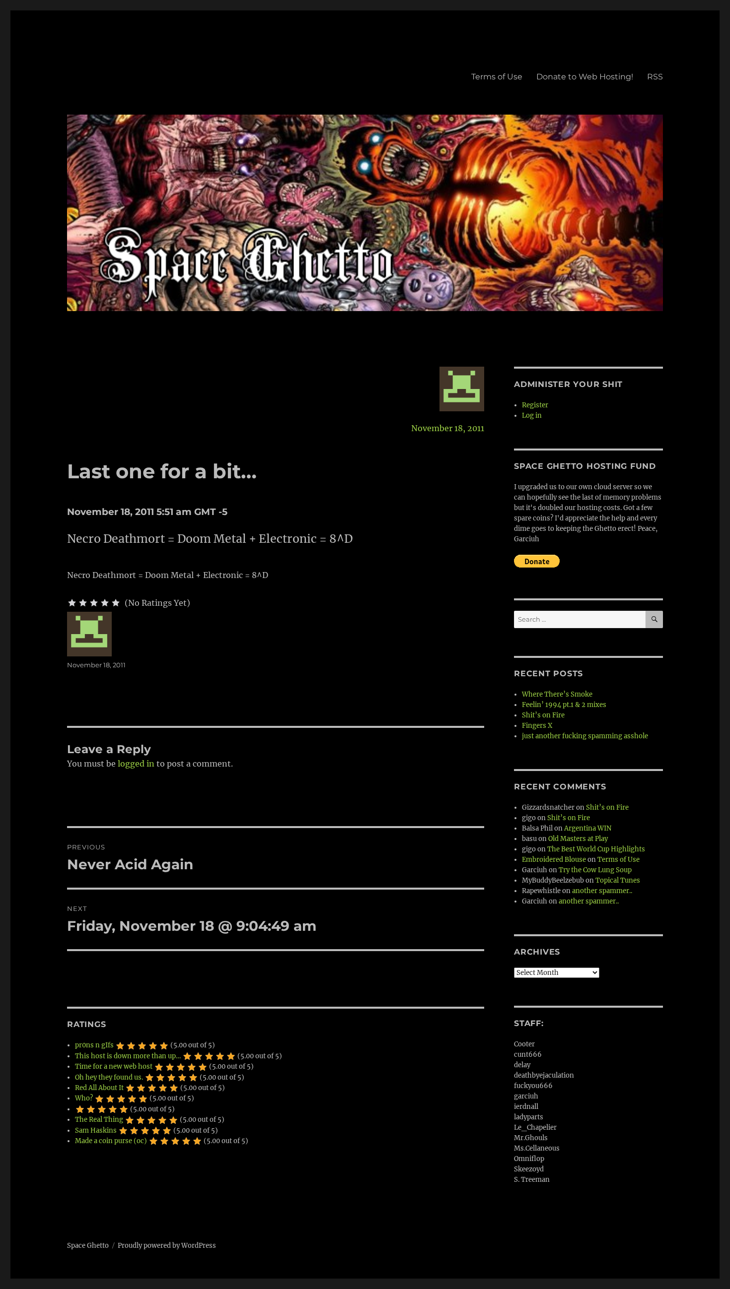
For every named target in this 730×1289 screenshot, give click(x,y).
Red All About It (99, 1088)
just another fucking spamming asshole (585, 736)
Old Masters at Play (578, 839)
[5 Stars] (116, 603)
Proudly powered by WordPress (167, 1245)
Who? (84, 1098)
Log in (532, 415)
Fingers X (537, 725)
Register (535, 405)
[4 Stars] (105, 603)
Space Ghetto (88, 1245)
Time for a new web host (113, 1066)
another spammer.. (602, 891)
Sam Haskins (96, 1130)
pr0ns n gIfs (94, 1045)
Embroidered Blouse (554, 859)
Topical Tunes (617, 880)
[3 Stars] (94, 603)
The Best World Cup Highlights (596, 849)
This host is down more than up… (128, 1056)
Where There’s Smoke (557, 694)
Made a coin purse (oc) (111, 1141)
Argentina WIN (587, 828)
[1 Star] (72, 603)
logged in (136, 764)
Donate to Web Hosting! (584, 76)
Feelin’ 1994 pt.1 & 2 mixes (564, 705)
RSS (655, 76)
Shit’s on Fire (543, 715)
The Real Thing (99, 1119)
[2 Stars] (83, 603)
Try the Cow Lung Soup (595, 870)
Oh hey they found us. (109, 1077)
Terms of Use (496, 76)
